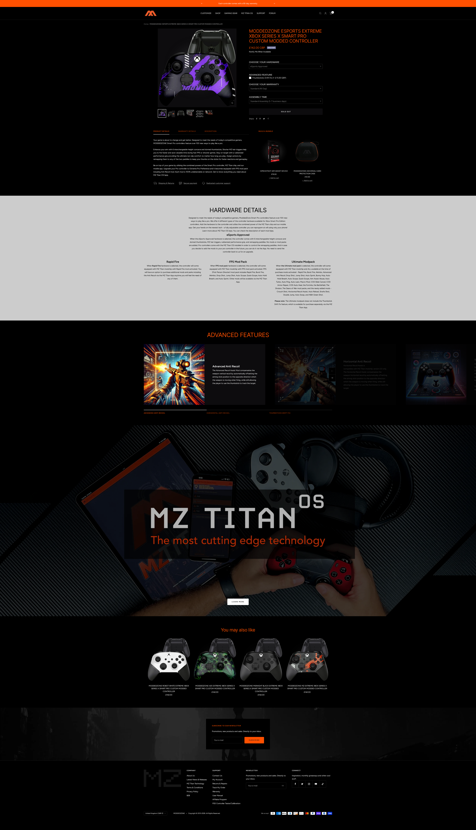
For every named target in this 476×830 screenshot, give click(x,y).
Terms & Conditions (195, 787)
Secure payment (190, 183)
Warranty (216, 791)
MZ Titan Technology (195, 783)
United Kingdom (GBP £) (154, 813)
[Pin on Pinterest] (260, 119)
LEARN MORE (238, 602)
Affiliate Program (219, 799)
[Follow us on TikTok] (322, 783)
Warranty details (187, 131)
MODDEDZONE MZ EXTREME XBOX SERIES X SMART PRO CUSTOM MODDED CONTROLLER (307, 687)
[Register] (283, 786)
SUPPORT (261, 13)
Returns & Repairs (219, 783)
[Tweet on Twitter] (264, 119)
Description (211, 131)
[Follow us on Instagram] (309, 783)
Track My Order (218, 787)
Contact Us (217, 776)
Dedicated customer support (218, 183)
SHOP (217, 13)
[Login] (325, 13)
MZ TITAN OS (247, 13)
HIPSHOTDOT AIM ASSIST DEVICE (274, 171)
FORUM (272, 13)
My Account (217, 780)
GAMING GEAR (230, 13)
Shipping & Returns (166, 183)
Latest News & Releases (197, 780)
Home (146, 24)
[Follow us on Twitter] (302, 783)
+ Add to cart (274, 178)
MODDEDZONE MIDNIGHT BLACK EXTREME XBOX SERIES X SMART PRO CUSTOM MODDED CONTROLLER (261, 689)
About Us (191, 776)
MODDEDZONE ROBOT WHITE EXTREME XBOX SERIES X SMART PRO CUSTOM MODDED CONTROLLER (169, 689)
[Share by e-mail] (268, 118)
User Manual (217, 795)
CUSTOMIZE (206, 13)
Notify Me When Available (260, 52)
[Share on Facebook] (256, 119)
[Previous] (332, 371)
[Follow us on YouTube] (315, 783)
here (166, 175)
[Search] (320, 13)
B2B (188, 795)
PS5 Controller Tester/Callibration (226, 803)
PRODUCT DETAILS (161, 131)
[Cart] (331, 13)
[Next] (332, 377)
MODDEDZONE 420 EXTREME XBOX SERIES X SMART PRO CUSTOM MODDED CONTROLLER (215, 687)
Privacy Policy (192, 791)
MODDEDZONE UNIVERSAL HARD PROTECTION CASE (307, 172)
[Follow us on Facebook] (295, 783)
